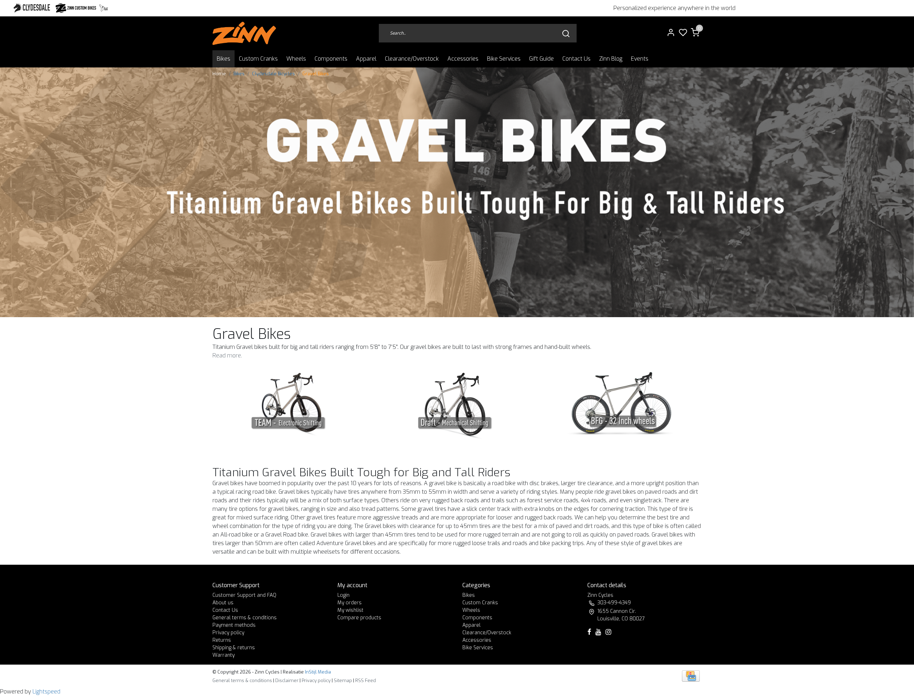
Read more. (227, 355)
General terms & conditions (244, 617)
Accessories (462, 58)
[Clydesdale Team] (290, 405)
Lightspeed (46, 691)
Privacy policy (228, 632)
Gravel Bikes (315, 74)
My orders (349, 602)
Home (219, 74)
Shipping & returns (233, 647)
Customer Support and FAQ (244, 595)
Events (639, 58)
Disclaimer (286, 680)
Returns (221, 640)
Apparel (366, 58)
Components (331, 58)
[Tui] (103, 8)
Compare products (359, 617)
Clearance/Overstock (412, 58)
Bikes (223, 58)
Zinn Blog (610, 58)
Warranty (223, 655)
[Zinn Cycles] (76, 8)
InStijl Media (317, 672)
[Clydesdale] (32, 8)
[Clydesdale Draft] (457, 405)
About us (222, 602)
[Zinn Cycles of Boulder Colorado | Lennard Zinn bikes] (244, 33)
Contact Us (576, 58)
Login (343, 595)
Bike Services (504, 58)
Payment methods (234, 625)
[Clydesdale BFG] (623, 405)
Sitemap (343, 680)
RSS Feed (365, 680)
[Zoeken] (566, 33)
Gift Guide (541, 58)
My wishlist (350, 610)
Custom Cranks (258, 58)
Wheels (296, 58)
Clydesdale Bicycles (273, 74)
